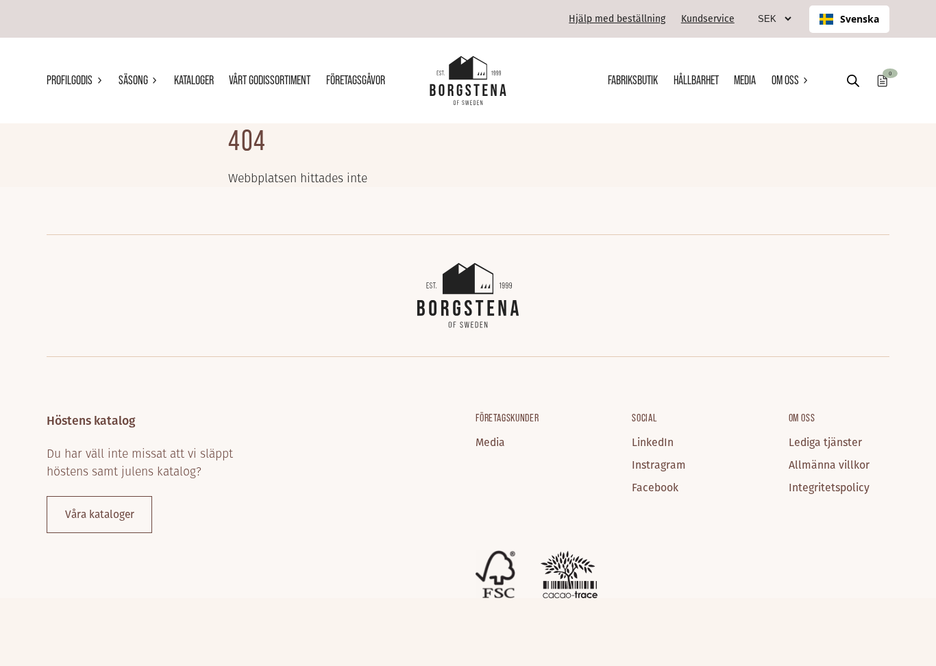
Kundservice (708, 18)
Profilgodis (70, 80)
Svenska (859, 18)
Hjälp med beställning (617, 18)
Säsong (133, 80)
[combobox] (849, 19)
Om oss (785, 80)
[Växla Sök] (853, 80)
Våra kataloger (99, 514)
